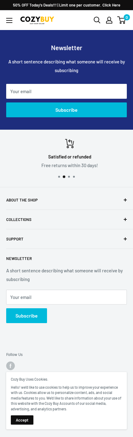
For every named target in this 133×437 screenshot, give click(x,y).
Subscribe (66, 110)
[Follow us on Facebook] (10, 365)
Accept (22, 420)
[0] (122, 20)
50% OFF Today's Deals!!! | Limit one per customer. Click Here (66, 4)
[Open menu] (9, 20)
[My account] (109, 20)
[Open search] (97, 20)
